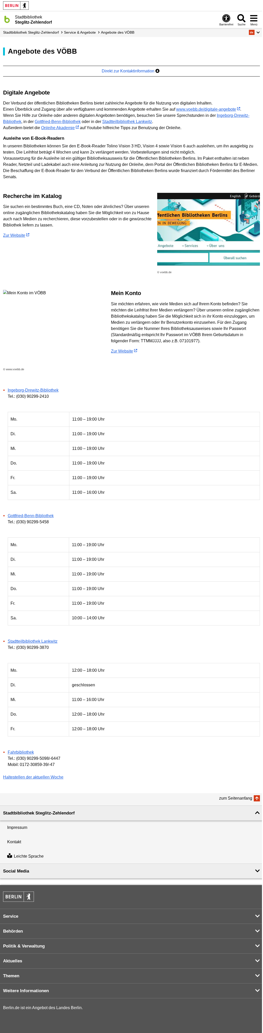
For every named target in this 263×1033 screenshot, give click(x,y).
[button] (254, 32)
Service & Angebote (80, 32)
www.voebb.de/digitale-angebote (206, 109)
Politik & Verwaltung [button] (24, 946)
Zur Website (14, 235)
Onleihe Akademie (58, 128)
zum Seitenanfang (235, 798)
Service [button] (10, 916)
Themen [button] (11, 975)
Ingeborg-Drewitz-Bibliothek (33, 390)
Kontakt (14, 842)
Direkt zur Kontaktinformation (128, 71)
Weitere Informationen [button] (26, 990)
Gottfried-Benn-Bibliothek (58, 121)
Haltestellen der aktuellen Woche (33, 777)
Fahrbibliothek (21, 752)
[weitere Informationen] (7, 19)
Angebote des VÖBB (117, 32)
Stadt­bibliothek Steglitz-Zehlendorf (31, 32)
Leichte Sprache (29, 856)
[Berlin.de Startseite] (16, 5)
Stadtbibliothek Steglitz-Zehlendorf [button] (39, 813)
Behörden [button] (13, 931)
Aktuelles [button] (12, 961)
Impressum (17, 827)
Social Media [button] (16, 871)
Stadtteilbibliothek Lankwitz (127, 121)
